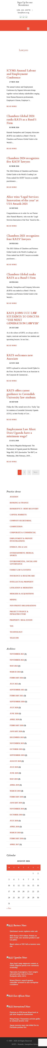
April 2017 (14, 844)
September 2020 (17, 702)
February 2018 (16, 839)
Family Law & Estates (20, 570)
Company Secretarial (20, 521)
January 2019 (16, 803)
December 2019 (17, 737)
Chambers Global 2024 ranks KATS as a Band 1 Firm (21, 119)
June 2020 (14, 713)
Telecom (14, 638)
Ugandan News (20, 957)
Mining (13, 600)
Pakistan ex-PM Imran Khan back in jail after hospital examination (24, 1013)
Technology (16, 632)
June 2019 (14, 773)
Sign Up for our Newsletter (24, 4)
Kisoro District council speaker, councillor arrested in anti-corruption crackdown (24, 982)
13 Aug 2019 (14, 441)
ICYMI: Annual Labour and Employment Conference (21, 74)
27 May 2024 (14, 82)
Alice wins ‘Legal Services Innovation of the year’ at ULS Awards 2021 (22, 200)
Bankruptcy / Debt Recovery (24, 509)
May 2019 (14, 779)
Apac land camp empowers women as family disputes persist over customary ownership (24, 965)
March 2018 (15, 833)
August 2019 (15, 761)
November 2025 (17, 654)
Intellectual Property (21, 582)
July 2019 (14, 767)
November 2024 (17, 660)
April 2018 (14, 827)
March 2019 (15, 791)
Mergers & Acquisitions (22, 594)
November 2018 (17, 809)
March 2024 (15, 672)
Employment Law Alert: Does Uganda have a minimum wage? (21, 432)
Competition (16, 527)
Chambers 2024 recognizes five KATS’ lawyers (23, 160)
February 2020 (16, 725)
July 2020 (14, 708)
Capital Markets (18, 515)
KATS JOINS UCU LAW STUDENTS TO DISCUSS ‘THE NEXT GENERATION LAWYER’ (23, 318)
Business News (19, 925)
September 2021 (17, 690)
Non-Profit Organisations (23, 606)
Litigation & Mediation (21, 588)
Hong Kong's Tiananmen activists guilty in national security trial (25, 1020)
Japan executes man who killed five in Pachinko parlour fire (24, 1026)
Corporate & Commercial (23, 532)
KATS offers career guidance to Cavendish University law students (21, 394)
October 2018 (16, 815)
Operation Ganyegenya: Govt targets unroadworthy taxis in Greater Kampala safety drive (24, 974)
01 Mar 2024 (14, 127)
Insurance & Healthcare (22, 576)
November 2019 (17, 743)
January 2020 (16, 731)
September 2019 (17, 755)
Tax (11, 626)
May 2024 (14, 666)
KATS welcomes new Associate (20, 357)
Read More (12, 106)
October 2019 (16, 749)
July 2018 (14, 821)
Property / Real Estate (21, 620)
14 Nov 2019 (14, 363)
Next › (35, 472)
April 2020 (14, 719)
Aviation (14, 497)
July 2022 (14, 684)
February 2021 (16, 696)
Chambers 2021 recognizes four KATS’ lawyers (23, 237)
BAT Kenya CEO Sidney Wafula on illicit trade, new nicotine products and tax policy (24, 938)
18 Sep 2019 (13, 402)
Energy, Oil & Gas (18, 547)
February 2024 (16, 678)
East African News (21, 995)
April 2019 (14, 785)
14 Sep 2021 (13, 208)
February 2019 (16, 797)
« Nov (9, 908)
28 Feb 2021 (13, 243)
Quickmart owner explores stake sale (24, 931)
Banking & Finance (19, 503)
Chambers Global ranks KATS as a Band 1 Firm (21, 276)
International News (21, 1006)
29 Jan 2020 (14, 328)
